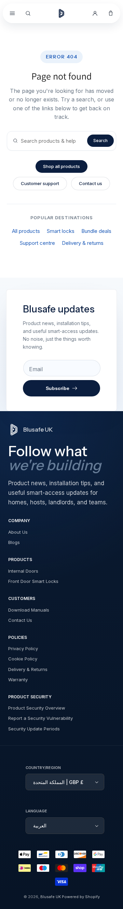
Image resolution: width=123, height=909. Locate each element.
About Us (18, 532)
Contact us (90, 183)
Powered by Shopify (81, 896)
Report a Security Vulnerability (40, 718)
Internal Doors (23, 571)
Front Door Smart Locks (33, 581)
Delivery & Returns (27, 669)
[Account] (95, 13)
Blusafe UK (50, 896)
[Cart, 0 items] (111, 13)
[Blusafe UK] (61, 13)
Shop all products (61, 166)
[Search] (28, 13)
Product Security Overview (36, 708)
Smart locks (60, 231)
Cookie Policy (22, 658)
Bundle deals (96, 231)
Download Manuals (28, 610)
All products (26, 231)
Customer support (40, 183)
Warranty (18, 679)
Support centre (37, 243)
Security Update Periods (34, 728)
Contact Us (20, 620)
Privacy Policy (23, 648)
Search (100, 140)
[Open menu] (12, 13)
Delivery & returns (83, 243)
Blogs (14, 542)
